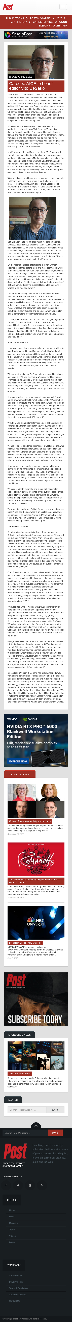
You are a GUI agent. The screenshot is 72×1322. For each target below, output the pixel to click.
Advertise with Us (17, 1294)
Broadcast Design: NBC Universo (25, 943)
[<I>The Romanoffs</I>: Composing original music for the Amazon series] (36, 859)
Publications (15, 18)
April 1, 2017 (19, 21)
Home (12, 1210)
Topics (12, 1229)
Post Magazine (40, 18)
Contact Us (14, 1301)
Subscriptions (15, 1275)
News (12, 1217)
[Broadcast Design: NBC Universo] (36, 923)
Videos (12, 1236)
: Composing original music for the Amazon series (33, 880)
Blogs (12, 1242)
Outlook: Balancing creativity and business (30, 821)
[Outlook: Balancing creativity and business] (36, 801)
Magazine (13, 1223)
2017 (59, 18)
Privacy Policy (16, 1282)
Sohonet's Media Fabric (20, 1073)
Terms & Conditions (18, 1288)
